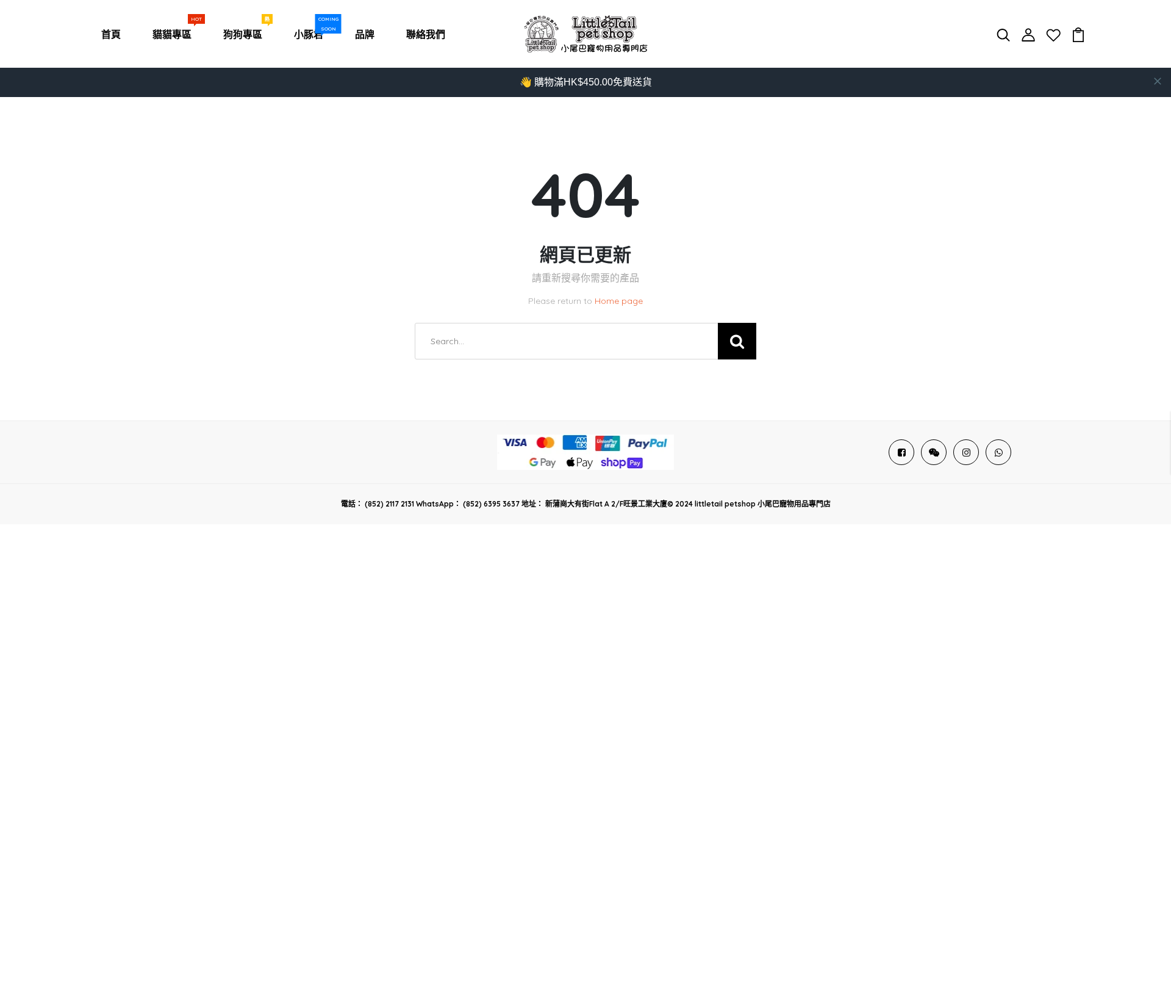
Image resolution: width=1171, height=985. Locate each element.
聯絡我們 (425, 34)
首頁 (111, 34)
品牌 (364, 34)
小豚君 (311, 31)
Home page (619, 300)
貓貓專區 (174, 31)
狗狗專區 (245, 31)
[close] (1158, 81)
